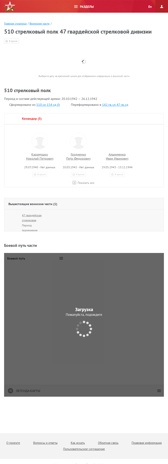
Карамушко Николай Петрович (39, 156)
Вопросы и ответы (45, 443)
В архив (13, 41)
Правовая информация (147, 443)
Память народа (9, 6)
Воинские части (40, 23)
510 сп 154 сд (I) (48, 105)
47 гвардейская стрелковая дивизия (32, 220)
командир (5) (32, 118)
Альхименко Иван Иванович (117, 156)
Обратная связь (108, 443)
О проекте (13, 443)
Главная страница (15, 23)
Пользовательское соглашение (84, 449)
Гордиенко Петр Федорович (78, 156)
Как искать (78, 443)
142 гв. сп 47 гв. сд (115, 105)
